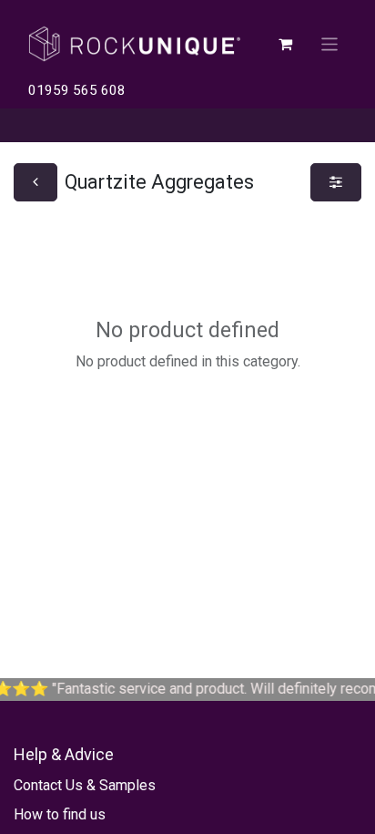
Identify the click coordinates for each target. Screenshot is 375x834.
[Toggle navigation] (330, 43)
